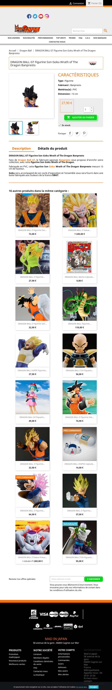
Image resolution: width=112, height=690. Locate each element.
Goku (52, 166)
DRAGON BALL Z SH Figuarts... (79, 370)
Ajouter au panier (80, 117)
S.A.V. (87, 38)
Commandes (64, 660)
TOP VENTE (61, 38)
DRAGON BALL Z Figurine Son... (32, 230)
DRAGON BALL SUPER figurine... (32, 370)
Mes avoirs (63, 671)
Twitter (35, 16)
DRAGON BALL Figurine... (79, 323)
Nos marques (99, 38)
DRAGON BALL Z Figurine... (32, 277)
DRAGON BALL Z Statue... (79, 230)
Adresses (62, 667)
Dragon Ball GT (26, 159)
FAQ (80, 38)
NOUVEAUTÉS (29, 38)
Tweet (77, 133)
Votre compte (66, 650)
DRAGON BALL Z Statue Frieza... (32, 557)
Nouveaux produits (17, 660)
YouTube (41, 16)
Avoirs (61, 663)
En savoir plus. (81, 687)
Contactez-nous (57, 42)
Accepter (93, 687)
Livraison (37, 654)
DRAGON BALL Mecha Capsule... (79, 277)
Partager (70, 133)
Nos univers (14, 38)
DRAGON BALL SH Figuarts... (32, 417)
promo (72, 38)
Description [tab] (21, 148)
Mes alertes (63, 674)
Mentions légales (41, 657)
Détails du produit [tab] (52, 148)
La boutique (38, 675)
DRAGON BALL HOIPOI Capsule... (80, 464)
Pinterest (84, 133)
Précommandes (45, 38)
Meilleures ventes (17, 664)
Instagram (46, 16)
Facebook (29, 16)
